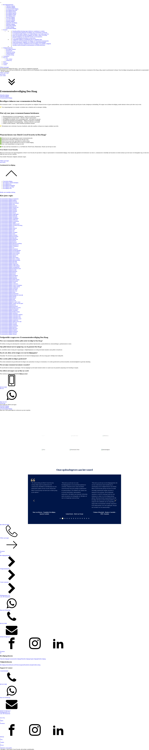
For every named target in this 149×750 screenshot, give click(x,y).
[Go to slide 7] (73, 518)
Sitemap (2, 736)
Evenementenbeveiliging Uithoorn (8, 228)
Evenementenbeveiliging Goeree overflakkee (11, 285)
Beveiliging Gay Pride (8, 187)
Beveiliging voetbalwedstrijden (10, 182)
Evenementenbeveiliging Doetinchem (9, 293)
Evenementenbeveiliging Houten (8, 272)
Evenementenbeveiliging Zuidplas (8, 208)
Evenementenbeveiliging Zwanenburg (9, 221)
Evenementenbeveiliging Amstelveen (9, 320)
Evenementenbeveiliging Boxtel (8, 304)
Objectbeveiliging (10, 6)
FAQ (1, 739)
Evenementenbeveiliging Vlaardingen (9, 218)
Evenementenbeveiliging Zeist (7, 204)
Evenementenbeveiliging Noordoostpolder (10, 250)
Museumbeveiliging (11, 25)
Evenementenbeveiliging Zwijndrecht (9, 199)
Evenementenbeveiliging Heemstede (9, 281)
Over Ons (2, 717)
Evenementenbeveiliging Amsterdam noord (10, 318)
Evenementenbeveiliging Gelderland (9, 288)
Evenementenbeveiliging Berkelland (9, 306)
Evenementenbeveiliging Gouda (8, 282)
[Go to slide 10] (80, 518)
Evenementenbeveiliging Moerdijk (8, 261)
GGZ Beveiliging (10, 18)
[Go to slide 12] (84, 518)
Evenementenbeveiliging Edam (7, 292)
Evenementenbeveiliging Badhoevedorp (10, 311)
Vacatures (5, 63)
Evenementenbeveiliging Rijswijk (8, 238)
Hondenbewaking (10, 52)
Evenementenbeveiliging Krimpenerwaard (10, 268)
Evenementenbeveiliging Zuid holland (9, 203)
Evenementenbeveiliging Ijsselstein (8, 271)
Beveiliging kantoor (11, 11)
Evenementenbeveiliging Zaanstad (8, 206)
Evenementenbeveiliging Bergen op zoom (10, 307)
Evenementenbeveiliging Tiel (7, 231)
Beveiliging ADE (7, 188)
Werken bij (9, 60)
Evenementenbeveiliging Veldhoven (9, 219)
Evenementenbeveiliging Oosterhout (9, 249)
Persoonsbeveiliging (11, 28)
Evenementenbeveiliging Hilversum (9, 328)
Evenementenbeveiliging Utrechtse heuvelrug (11, 225)
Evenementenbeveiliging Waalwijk (8, 215)
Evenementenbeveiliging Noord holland (10, 252)
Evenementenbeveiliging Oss (7, 247)
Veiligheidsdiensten (8, 48)
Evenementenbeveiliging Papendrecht (9, 245)
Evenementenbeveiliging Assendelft (9, 310)
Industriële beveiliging (11, 22)
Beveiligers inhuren (11, 49)
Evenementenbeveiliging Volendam (8, 217)
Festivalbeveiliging (7, 181)
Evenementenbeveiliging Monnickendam (10, 260)
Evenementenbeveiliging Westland (8, 211)
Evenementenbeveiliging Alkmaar (8, 334)
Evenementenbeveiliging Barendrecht (9, 309)
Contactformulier (4, 671)
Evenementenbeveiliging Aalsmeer (8, 324)
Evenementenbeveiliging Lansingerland (9, 267)
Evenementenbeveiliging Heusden (8, 277)
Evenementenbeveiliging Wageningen (9, 214)
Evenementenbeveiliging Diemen (8, 296)
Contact (5, 64)
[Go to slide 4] (67, 518)
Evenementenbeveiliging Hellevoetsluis (9, 279)
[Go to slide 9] (77, 518)
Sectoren (5, 29)
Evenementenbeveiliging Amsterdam (9, 325)
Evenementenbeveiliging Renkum (8, 242)
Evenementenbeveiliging (12, 9)
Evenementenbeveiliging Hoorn (8, 274)
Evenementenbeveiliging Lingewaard (9, 264)
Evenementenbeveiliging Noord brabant (10, 253)
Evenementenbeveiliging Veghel (8, 222)
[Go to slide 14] (88, 518)
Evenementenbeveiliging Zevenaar (8, 201)
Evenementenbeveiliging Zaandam (8, 332)
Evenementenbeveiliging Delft (7, 299)
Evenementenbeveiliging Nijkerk (8, 256)
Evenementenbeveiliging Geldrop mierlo (10, 286)
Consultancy (6, 56)
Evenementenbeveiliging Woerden (8, 210)
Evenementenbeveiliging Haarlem (8, 327)
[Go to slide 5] (69, 518)
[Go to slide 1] (60, 518)
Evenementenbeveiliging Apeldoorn (9, 313)
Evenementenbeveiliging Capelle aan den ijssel (11, 303)
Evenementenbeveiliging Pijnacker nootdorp (11, 243)
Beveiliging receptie (11, 14)
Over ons (5, 57)
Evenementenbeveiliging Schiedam (8, 235)
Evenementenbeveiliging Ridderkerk (9, 239)
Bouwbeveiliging (10, 17)
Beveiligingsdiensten (8, 4)
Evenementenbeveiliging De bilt (8, 300)
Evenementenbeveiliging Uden (7, 229)
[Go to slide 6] (71, 518)
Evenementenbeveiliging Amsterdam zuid (10, 316)
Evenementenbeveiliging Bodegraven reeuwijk (11, 295)
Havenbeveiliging (10, 20)
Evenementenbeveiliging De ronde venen (10, 302)
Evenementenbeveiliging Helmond (8, 278)
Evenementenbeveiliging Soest (7, 233)
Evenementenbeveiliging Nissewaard (9, 254)
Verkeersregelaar (10, 53)
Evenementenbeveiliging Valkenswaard (9, 224)
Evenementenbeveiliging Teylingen (8, 232)
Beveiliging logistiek (11, 13)
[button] (34, 501)
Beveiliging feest (7, 184)
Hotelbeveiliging (10, 21)
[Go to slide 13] (86, 518)
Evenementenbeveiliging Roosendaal (9, 236)
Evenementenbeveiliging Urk (7, 226)
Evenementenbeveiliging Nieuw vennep (10, 258)
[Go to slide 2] (62, 518)
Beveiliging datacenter (11, 10)
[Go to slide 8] (75, 518)
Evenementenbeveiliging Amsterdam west (10, 317)
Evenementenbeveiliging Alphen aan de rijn (10, 321)
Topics (4, 61)
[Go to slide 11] (82, 518)
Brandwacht (9, 50)
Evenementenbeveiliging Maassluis (8, 263)
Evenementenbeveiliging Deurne (8, 297)
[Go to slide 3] (64, 518)
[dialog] (74, 265)
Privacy (2, 745)
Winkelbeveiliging (10, 7)
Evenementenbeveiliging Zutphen (8, 200)
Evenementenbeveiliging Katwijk (8, 270)
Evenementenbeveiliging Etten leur (8, 291)
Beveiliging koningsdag (9, 185)
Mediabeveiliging (10, 24)
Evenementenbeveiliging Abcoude (8, 323)
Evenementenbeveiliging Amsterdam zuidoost (11, 314)
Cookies (2, 742)
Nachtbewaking (10, 55)
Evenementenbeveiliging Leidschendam (10, 265)
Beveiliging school (10, 15)
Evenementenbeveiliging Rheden (8, 240)
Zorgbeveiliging (10, 27)
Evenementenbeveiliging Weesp (8, 212)
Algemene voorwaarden (6, 748)
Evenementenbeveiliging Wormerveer (9, 207)
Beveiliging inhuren (5, 665)
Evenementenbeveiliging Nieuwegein (9, 257)
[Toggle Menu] (0, 2)
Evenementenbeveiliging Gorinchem (9, 284)
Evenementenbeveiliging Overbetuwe (9, 246)
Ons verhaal (9, 59)
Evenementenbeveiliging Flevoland (8, 289)
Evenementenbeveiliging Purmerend (9, 331)
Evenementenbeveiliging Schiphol (8, 330)
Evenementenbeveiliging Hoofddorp (9, 275)
